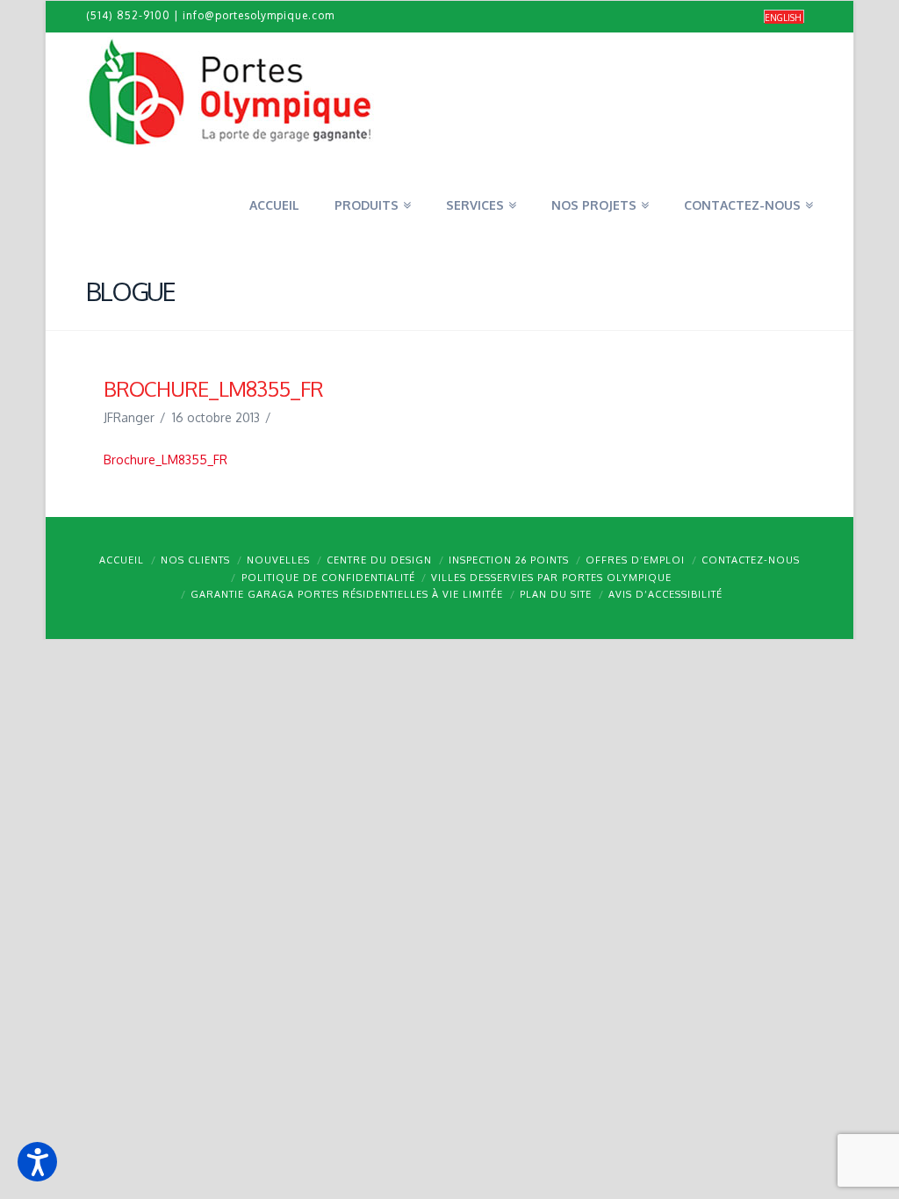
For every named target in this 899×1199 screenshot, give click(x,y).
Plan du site (556, 594)
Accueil (121, 560)
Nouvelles (278, 560)
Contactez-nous (750, 560)
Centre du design (379, 560)
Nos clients (195, 560)
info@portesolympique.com (258, 15)
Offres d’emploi (635, 560)
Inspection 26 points (509, 560)
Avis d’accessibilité (665, 594)
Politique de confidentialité (328, 577)
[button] (37, 1161)
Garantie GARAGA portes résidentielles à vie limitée (347, 594)
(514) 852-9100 (128, 15)
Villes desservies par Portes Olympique (551, 577)
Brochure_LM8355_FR (165, 459)
